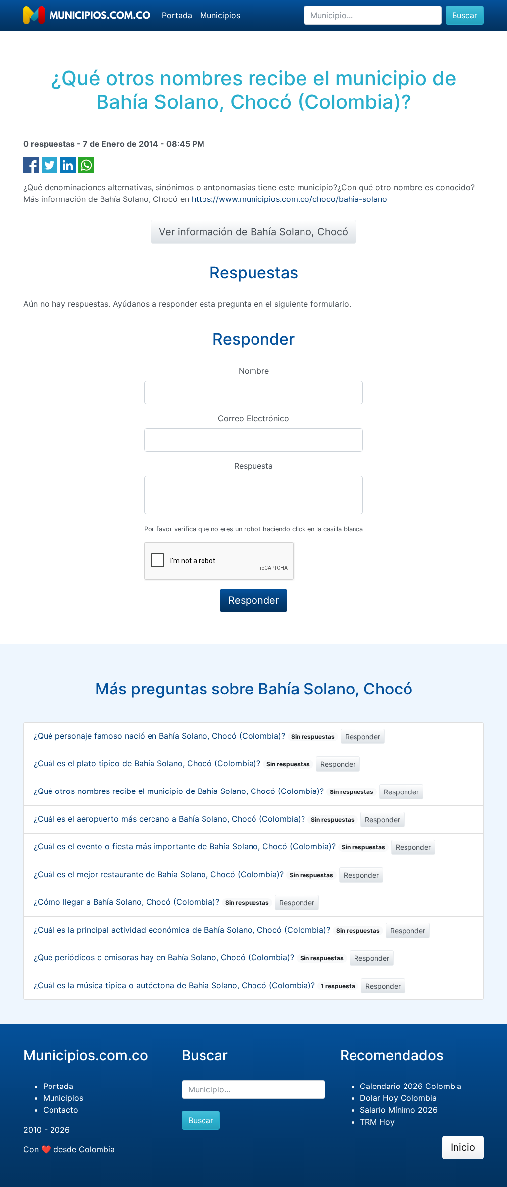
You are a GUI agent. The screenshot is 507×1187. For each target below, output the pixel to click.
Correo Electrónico (253, 418)
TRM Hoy (377, 1122)
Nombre (254, 371)
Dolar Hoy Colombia (398, 1098)
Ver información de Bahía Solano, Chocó (253, 232)
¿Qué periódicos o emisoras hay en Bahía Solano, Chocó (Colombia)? (189, 957)
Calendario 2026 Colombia (410, 1086)
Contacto (60, 1110)
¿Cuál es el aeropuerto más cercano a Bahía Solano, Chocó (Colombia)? (194, 819)
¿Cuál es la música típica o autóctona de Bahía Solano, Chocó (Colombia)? (194, 985)
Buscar (464, 15)
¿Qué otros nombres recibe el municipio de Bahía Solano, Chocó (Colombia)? (203, 791)
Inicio (463, 1147)
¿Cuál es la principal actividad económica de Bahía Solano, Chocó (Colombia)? (207, 930)
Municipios (220, 15)
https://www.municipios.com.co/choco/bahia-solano (289, 199)
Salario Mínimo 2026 (399, 1110)
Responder (362, 736)
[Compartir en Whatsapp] (86, 164)
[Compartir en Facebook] (31, 164)
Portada (177, 15)
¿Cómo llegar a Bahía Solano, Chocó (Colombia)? (151, 902)
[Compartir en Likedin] (68, 164)
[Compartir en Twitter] (49, 164)
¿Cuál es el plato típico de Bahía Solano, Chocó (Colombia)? (172, 763)
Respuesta (253, 466)
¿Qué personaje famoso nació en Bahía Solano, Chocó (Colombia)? (184, 736)
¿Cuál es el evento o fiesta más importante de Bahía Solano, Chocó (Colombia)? (209, 846)
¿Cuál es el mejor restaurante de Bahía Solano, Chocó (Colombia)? (183, 874)
